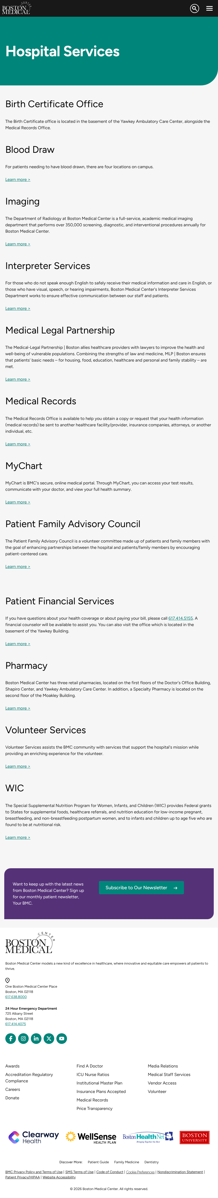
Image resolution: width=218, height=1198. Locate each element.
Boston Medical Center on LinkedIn (36, 1038)
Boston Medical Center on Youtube (61, 1038)
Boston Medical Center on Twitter (49, 1038)
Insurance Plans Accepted (101, 1091)
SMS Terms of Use (79, 1172)
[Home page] (30, 952)
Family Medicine (126, 1162)
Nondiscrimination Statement (180, 1172)
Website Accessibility (59, 1177)
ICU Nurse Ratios (93, 1074)
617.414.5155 (181, 618)
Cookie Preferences (140, 1172)
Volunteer (157, 1091)
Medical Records (92, 1099)
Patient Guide (98, 1162)
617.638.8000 (16, 997)
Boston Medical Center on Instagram (23, 1038)
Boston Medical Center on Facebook (10, 1038)
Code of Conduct (110, 1172)
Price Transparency (94, 1108)
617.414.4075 (15, 1024)
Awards (12, 1066)
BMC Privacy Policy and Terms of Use (33, 1172)
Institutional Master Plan (99, 1083)
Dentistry (151, 1162)
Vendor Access (162, 1083)
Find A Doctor (90, 1066)
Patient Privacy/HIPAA (22, 1177)
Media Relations (163, 1066)
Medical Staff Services (169, 1074)
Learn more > (17, 179)
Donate (12, 1097)
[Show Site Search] (194, 8)
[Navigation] (209, 8)
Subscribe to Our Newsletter (136, 888)
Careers (12, 1089)
